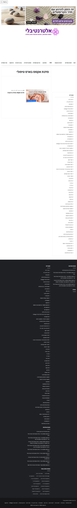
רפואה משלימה (68, 62)
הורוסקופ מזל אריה (35, 478)
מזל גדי (71, 183)
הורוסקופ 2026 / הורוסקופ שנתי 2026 (64, 134)
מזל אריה (71, 178)
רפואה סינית (70, 248)
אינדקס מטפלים (36, 62)
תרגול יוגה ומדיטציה (69, 252)
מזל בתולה (70, 180)
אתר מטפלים (4, 62)
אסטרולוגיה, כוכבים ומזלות (67, 115)
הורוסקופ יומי (70, 136)
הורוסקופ (12, 62)
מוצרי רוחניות (70, 176)
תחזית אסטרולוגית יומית (44, 493)
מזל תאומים (70, 201)
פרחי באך (71, 220)
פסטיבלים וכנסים (69, 218)
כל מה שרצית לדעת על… (68, 155)
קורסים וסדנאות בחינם (68, 234)
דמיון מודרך (70, 125)
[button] (4, 2)
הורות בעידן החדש (69, 141)
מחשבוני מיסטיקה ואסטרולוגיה (66, 206)
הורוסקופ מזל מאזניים (45, 486)
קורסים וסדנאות (69, 231)
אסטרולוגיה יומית (39, 473)
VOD (51, 62)
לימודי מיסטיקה (69, 166)
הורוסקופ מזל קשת (36, 488)
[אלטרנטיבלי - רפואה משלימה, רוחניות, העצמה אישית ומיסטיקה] (38, 32)
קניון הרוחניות (18, 62)
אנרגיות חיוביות (70, 111)
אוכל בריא (71, 99)
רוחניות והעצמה (58, 62)
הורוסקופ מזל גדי (36, 481)
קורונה (71, 229)
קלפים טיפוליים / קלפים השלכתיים (66, 236)
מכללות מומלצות (69, 213)
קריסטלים (71, 238)
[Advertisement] (64, 303)
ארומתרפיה (70, 118)
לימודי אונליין (70, 162)
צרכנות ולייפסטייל (69, 224)
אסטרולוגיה (70, 113)
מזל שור (71, 199)
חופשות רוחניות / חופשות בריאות (66, 148)
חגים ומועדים (70, 146)
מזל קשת (71, 197)
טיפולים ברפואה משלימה (68, 150)
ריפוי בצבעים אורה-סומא (68, 243)
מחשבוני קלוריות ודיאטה (68, 208)
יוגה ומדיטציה (70, 153)
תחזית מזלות (35, 493)
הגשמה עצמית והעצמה (68, 127)
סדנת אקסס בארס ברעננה (16, 92)
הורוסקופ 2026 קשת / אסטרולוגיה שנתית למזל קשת (38, 465)
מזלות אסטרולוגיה (69, 204)
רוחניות (71, 241)
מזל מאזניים (70, 190)
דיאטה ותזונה (70, 122)
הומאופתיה (70, 129)
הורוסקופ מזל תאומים (36, 491)
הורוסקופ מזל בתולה (45, 481)
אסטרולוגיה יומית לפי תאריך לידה (42, 476)
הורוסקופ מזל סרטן (35, 486)
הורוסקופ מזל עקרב (45, 488)
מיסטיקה (45, 62)
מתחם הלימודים (27, 62)
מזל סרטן (71, 192)
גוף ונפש (71, 120)
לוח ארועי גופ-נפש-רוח (68, 157)
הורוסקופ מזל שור (45, 491)
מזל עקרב (71, 194)
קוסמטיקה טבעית (69, 227)
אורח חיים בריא (70, 101)
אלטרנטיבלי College (68, 108)
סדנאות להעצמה (69, 215)
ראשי (74, 62)
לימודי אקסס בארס (69, 164)
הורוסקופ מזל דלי (46, 483)
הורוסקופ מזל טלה (37, 483)
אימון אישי (71, 104)
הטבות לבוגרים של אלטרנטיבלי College (64, 143)
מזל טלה (71, 187)
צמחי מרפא (70, 222)
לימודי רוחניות (70, 171)
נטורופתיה (63, 502)
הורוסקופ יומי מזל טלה (45, 478)
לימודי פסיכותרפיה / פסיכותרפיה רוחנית (64, 169)
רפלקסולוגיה (70, 250)
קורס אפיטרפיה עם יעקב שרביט (68, 270)
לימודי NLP (70, 159)
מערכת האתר (20, 90)
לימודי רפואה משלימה (68, 173)
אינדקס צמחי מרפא (69, 106)
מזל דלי (71, 185)
